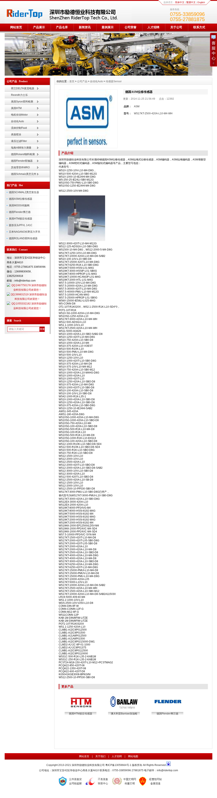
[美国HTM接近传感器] (81, 709)
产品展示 (39, 27)
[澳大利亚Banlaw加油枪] (124, 709)
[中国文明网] (124, 785)
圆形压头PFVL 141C (20, 225)
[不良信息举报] (97, 785)
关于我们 (100, 756)
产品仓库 (62, 27)
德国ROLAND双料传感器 (23, 238)
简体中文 (179, 2)
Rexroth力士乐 (19, 94)
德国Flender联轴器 (22, 160)
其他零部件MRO (20, 167)
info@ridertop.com (167, 770)
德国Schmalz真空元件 (23, 174)
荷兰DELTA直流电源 (22, 88)
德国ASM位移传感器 (20, 198)
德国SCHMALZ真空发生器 (24, 192)
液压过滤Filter (19, 141)
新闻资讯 (85, 27)
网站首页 (16, 27)
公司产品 (82, 81)
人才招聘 (153, 27)
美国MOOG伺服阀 (19, 205)
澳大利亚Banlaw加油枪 (124, 713)
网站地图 (133, 756)
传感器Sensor (114, 81)
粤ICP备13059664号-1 (118, 765)
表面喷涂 (16, 134)
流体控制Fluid (19, 127)
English (201, 2)
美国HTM (16, 108)
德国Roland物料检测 (23, 154)
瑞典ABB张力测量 (21, 147)
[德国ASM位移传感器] (88, 118)
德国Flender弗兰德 (20, 212)
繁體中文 (191, 2)
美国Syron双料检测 (22, 101)
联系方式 (199, 27)
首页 (71, 81)
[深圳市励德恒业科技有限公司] (108, 74)
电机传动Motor (19, 114)
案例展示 (108, 27)
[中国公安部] (71, 785)
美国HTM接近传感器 (20, 218)
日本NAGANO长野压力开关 (24, 231)
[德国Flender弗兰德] (168, 709)
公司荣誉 (130, 27)
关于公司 (176, 27)
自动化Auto (17, 121)
